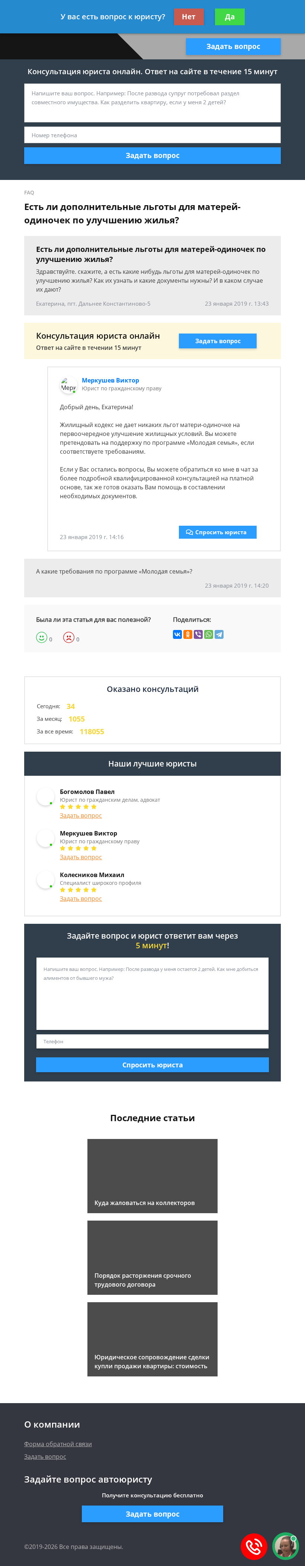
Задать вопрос (233, 46)
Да (230, 17)
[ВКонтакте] (177, 634)
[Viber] (198, 634)
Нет (189, 17)
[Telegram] (219, 634)
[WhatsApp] (208, 634)
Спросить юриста (221, 532)
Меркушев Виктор (110, 380)
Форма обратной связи (58, 1444)
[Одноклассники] (187, 634)
